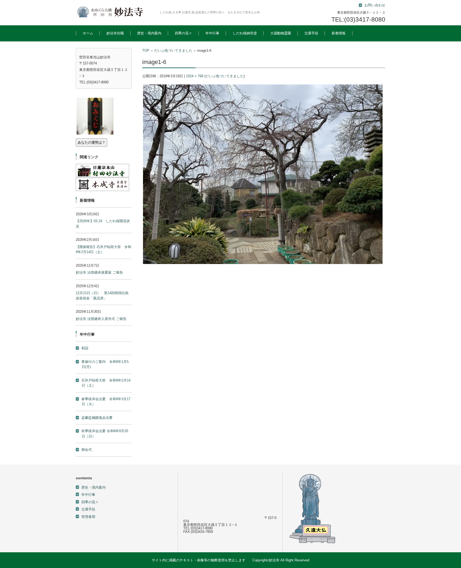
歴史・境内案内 (149, 33)
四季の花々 (183, 33)
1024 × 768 (194, 76)
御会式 (86, 450)
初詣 (84, 348)
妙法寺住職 (115, 33)
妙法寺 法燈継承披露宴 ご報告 (99, 272)
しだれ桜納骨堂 (245, 33)
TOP (145, 50)
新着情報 (338, 33)
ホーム (88, 33)
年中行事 (212, 33)
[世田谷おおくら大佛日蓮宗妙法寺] (116, 12)
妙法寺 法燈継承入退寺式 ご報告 (101, 319)
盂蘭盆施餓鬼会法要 (97, 418)
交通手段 (311, 33)
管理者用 (88, 517)
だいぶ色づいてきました (173, 50)
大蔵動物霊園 (280, 33)
